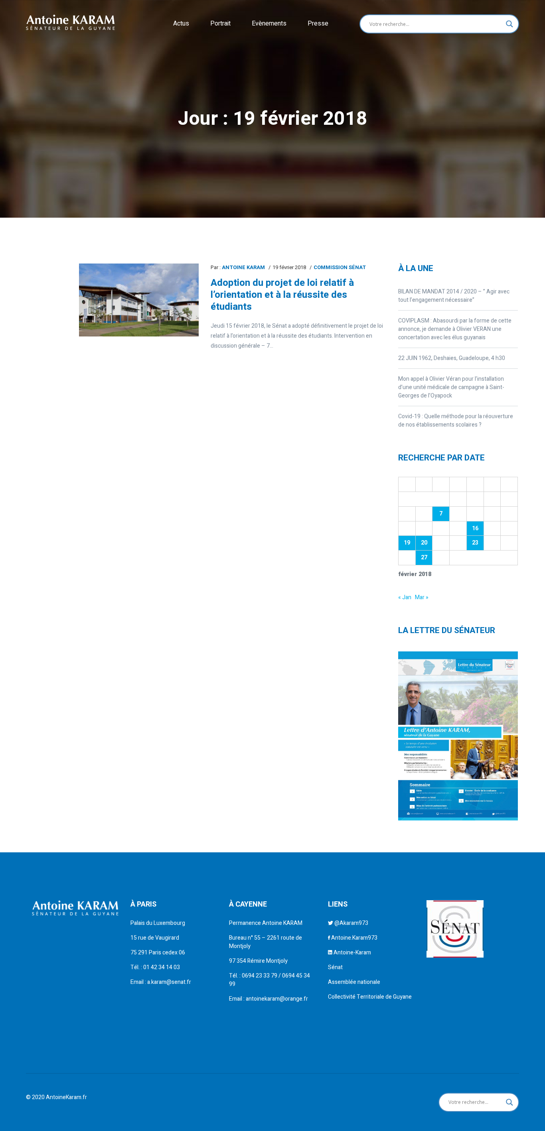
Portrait (220, 23)
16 (475, 528)
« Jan (404, 597)
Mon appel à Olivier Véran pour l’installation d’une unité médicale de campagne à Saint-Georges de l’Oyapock (451, 387)
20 (424, 543)
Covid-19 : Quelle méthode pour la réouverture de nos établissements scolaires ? (455, 420)
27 (424, 557)
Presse (318, 23)
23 (475, 543)
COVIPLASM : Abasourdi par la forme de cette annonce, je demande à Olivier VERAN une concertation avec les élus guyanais (454, 329)
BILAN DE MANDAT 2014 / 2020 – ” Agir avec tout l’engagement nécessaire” (453, 295)
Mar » (421, 597)
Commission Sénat (340, 267)
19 (407, 543)
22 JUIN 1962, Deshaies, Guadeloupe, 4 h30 (451, 358)
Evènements (269, 23)
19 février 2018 (289, 267)
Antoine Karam (243, 267)
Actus (181, 23)
